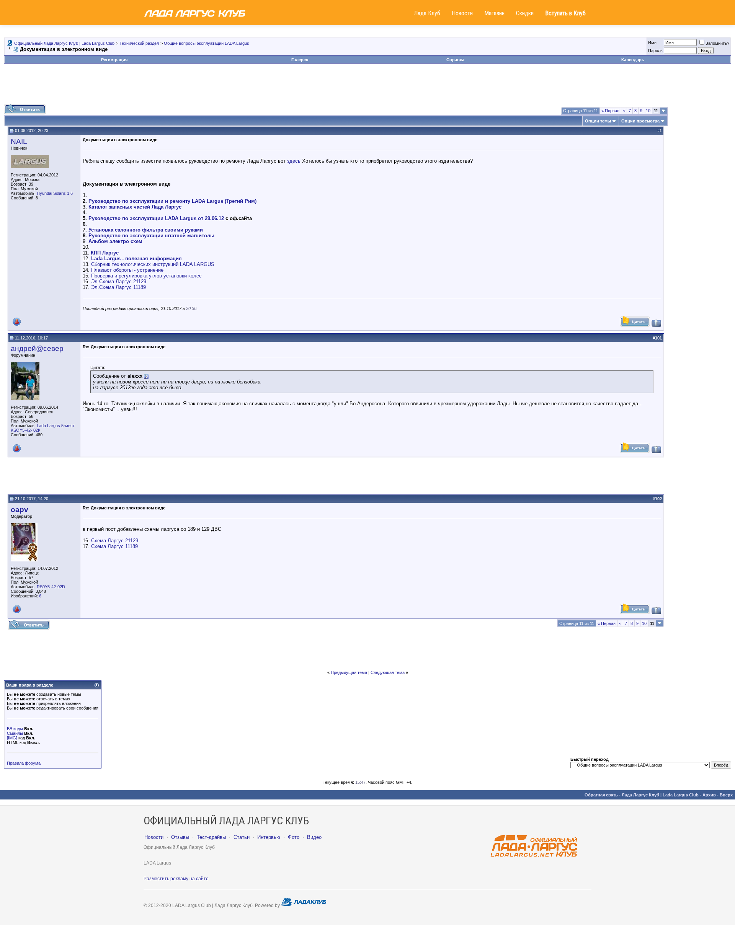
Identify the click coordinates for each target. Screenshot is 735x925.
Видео (314, 837)
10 (648, 110)
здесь (294, 161)
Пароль (655, 50)
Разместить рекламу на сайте (176, 878)
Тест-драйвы (211, 837)
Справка (455, 59)
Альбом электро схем (115, 241)
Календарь (632, 59)
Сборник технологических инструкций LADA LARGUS (152, 264)
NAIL (19, 141)
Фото (293, 837)
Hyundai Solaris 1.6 (55, 193)
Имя (652, 42)
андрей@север (37, 348)
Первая (610, 110)
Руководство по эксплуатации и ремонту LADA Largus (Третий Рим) (172, 201)
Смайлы (15, 733)
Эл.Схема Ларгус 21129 (118, 281)
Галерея (299, 59)
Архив (709, 795)
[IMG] (12, 738)
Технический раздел (139, 43)
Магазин (494, 13)
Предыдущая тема (349, 672)
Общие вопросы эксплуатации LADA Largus (206, 43)
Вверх (726, 795)
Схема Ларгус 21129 (114, 540)
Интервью (268, 837)
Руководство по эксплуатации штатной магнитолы (151, 235)
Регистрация (114, 59)
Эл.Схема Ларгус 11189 (118, 287)
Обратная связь (601, 795)
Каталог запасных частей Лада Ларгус (134, 207)
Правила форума (24, 763)
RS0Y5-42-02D (51, 586)
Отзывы (180, 837)
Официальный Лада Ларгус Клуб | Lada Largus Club (64, 43)
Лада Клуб (427, 13)
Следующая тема (388, 672)
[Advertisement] (367, 87)
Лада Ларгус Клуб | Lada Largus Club (660, 795)
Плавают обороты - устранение (127, 270)
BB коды (15, 728)
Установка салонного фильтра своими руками (145, 230)
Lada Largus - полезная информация (136, 258)
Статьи (242, 837)
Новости (462, 13)
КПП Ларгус (105, 253)
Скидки (525, 13)
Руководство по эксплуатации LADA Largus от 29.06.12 (156, 218)
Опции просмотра (640, 121)
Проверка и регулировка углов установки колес (146, 276)
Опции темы (598, 121)
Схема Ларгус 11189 (114, 546)
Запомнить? (717, 43)
